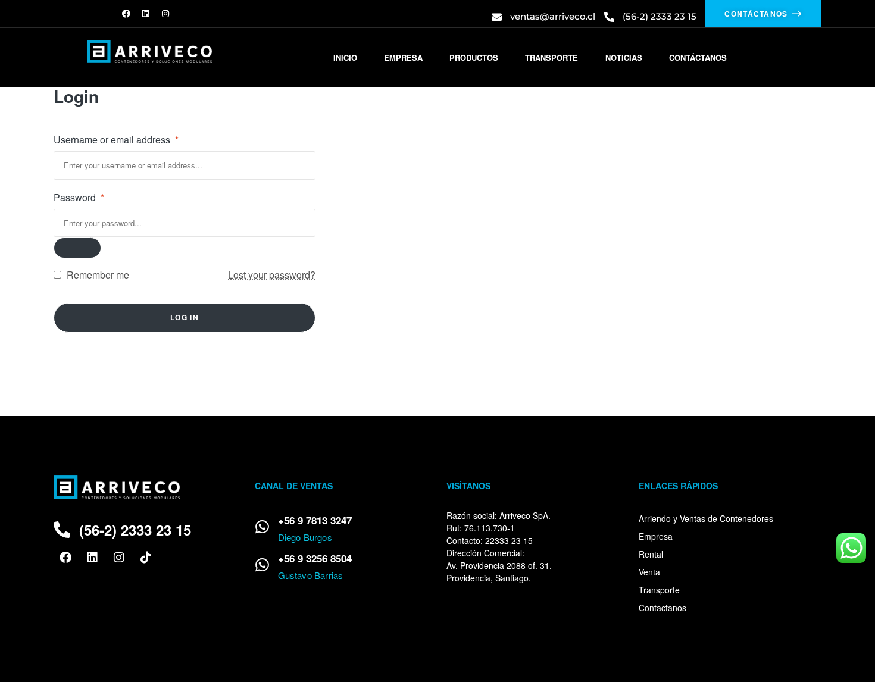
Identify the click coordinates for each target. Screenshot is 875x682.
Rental (651, 554)
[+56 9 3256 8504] (262, 564)
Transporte (659, 590)
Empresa (656, 536)
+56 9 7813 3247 (315, 520)
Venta (649, 572)
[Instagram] (165, 13)
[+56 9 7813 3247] (262, 526)
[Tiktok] (146, 558)
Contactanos (662, 608)
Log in (184, 317)
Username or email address (116, 139)
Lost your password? (271, 274)
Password (79, 197)
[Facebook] (126, 13)
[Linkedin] (146, 13)
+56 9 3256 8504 (315, 558)
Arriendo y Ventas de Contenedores (706, 518)
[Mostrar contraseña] (77, 247)
